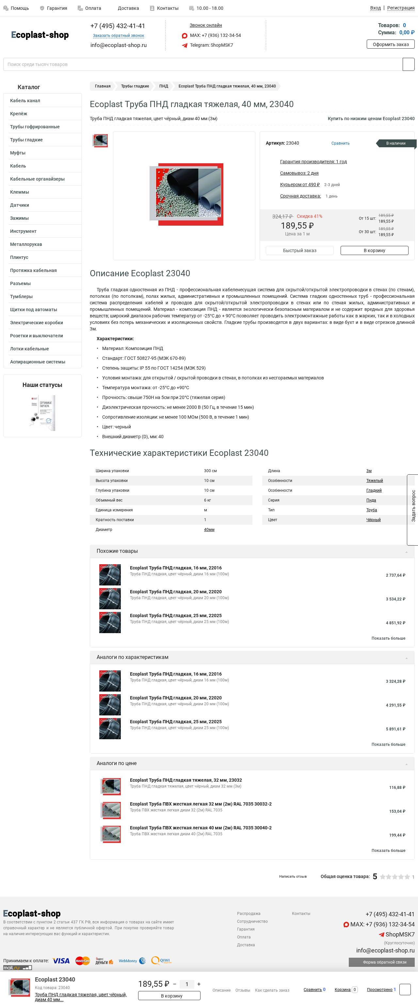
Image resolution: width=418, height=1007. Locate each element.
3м (369, 471)
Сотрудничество (252, 921)
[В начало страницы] (405, 989)
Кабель (18, 165)
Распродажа (249, 913)
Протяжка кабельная (33, 270)
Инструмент (23, 231)
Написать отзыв (293, 876)
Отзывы (242, 990)
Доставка (128, 8)
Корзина (343, 989)
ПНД (163, 86)
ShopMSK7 (399, 934)
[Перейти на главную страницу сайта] (40, 35)
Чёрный (373, 520)
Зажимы (19, 218)
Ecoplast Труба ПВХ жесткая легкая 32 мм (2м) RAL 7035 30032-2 (201, 804)
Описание (222, 990)
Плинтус (19, 257)
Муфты (17, 152)
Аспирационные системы (37, 361)
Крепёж (18, 113)
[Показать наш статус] (42, 412)
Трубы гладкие (26, 139)
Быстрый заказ (299, 250)
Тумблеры (21, 296)
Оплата (93, 8)
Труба (371, 510)
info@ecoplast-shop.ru (385, 950)
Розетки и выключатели (36, 335)
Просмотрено (380, 989)
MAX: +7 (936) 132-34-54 (215, 35)
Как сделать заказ (272, 990)
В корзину (374, 250)
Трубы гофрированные (35, 126)
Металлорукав (26, 244)
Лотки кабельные (29, 348)
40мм (209, 529)
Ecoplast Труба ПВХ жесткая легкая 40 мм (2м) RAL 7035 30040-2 (201, 827)
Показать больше (388, 638)
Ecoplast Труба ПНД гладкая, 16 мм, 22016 (176, 567)
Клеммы (19, 192)
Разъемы (20, 283)
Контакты (168, 8)
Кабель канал (25, 100)
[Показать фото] (99, 141)
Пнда (371, 500)
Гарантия (57, 8)
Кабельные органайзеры (37, 179)
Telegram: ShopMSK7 (211, 45)
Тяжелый (374, 480)
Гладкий (374, 490)
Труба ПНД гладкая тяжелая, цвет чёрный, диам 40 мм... (81, 997)
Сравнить (313, 989)
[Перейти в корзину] (371, 29)
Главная (103, 86)
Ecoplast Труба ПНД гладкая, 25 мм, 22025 (176, 615)
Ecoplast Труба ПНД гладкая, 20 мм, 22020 (176, 591)
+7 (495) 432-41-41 (117, 26)
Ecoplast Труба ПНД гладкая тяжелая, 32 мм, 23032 (186, 780)
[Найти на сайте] (409, 64)
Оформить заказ (391, 44)
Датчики (19, 205)
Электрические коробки (36, 322)
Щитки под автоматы (33, 309)
